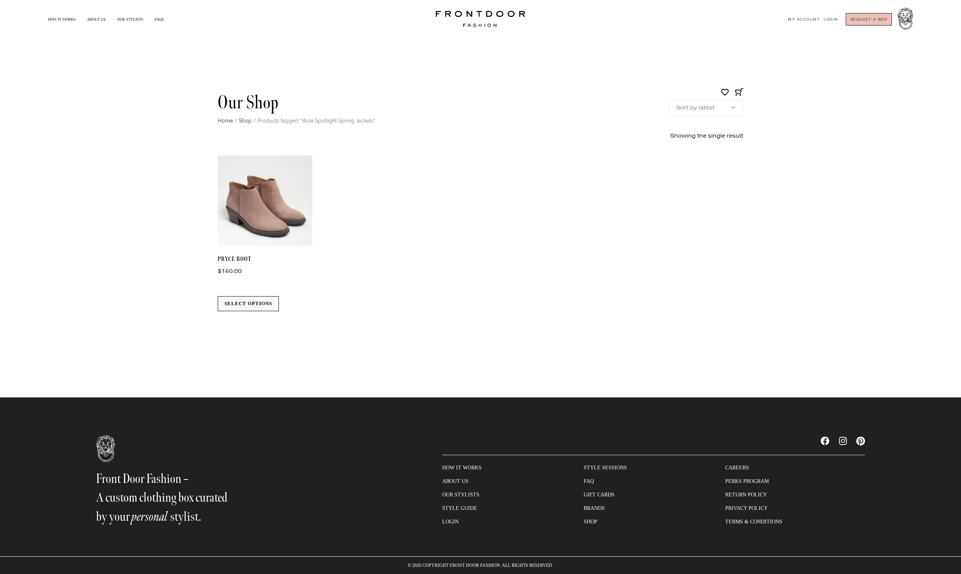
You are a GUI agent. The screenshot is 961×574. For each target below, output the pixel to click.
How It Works (62, 19)
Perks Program (747, 481)
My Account (804, 19)
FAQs (159, 19)
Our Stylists (130, 19)
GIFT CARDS (599, 495)
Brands (594, 508)
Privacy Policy (746, 508)
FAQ (589, 481)
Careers (737, 468)
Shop (245, 121)
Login (831, 19)
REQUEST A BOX (869, 19)
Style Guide (459, 508)
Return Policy (746, 495)
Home (225, 121)
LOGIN (450, 522)
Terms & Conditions (753, 522)
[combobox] (705, 107)
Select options (248, 303)
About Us (96, 19)
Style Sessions (605, 468)
